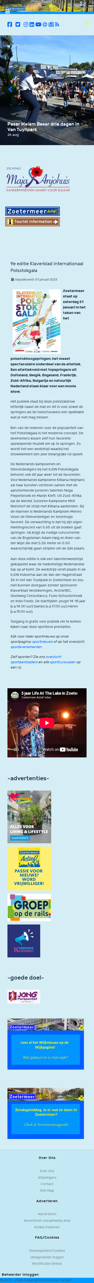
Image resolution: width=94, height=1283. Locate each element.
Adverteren (47, 1214)
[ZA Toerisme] (32, 216)
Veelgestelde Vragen (47, 1257)
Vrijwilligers (47, 1178)
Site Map (47, 1191)
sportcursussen (62, 662)
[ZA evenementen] (45, 1113)
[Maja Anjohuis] (38, 179)
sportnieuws (42, 642)
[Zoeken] (87, 23)
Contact (47, 1184)
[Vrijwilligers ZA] (29, 868)
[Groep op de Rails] (29, 907)
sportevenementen (26, 647)
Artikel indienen (47, 1227)
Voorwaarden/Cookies (47, 1251)
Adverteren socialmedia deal (47, 1221)
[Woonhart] (29, 817)
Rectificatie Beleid (47, 1264)
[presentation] (10, 90)
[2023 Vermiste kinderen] (23, 941)
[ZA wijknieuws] (45, 1044)
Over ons (47, 1171)
